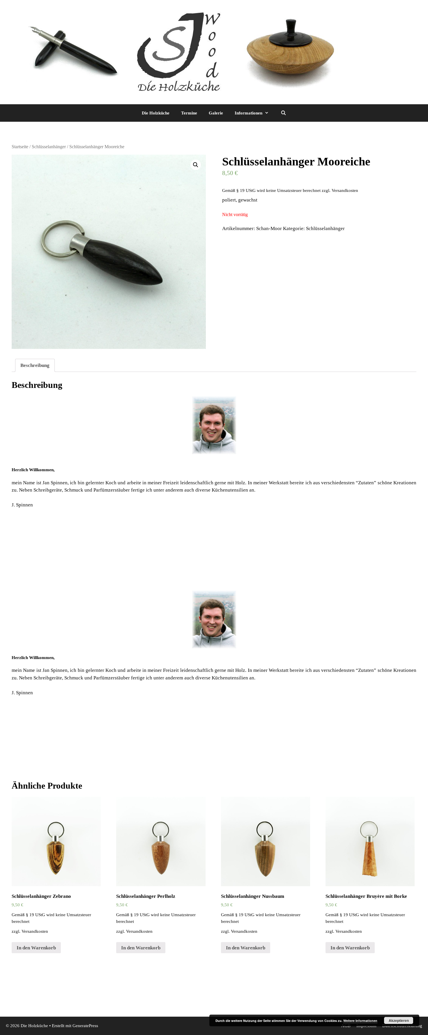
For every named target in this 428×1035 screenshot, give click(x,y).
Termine (189, 113)
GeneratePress (85, 1025)
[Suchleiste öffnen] (283, 113)
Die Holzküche (155, 113)
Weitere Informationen (360, 1020)
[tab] (35, 365)
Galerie (216, 113)
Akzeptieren (399, 1020)
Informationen (248, 113)
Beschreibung (34, 365)
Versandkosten (345, 190)
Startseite (20, 146)
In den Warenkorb (36, 948)
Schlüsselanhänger (49, 146)
